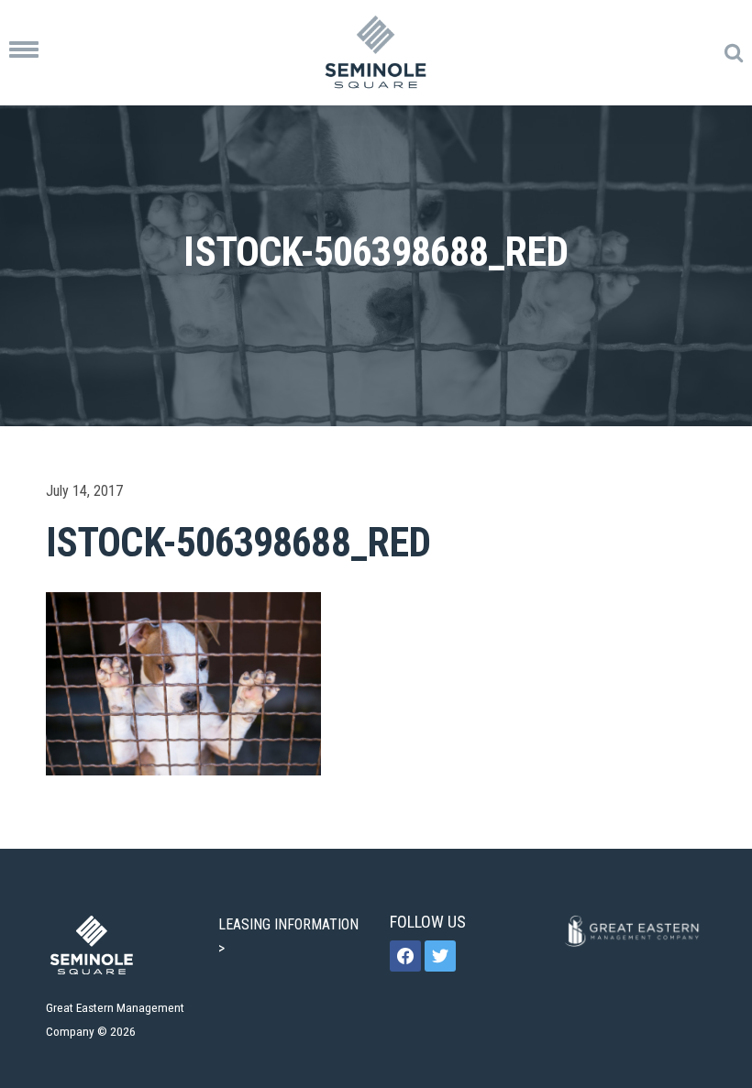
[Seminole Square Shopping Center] (376, 52)
